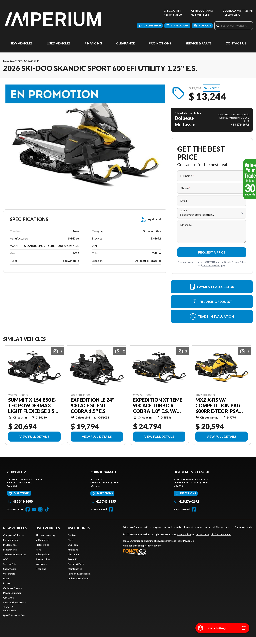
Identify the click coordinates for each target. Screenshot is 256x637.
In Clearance (10, 544)
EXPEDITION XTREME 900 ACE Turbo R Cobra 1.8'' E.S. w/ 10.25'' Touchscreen (158, 405)
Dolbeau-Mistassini (238, 10)
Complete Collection (14, 535)
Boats (6, 578)
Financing (93, 43)
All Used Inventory (45, 535)
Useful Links (79, 528)
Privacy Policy (239, 262)
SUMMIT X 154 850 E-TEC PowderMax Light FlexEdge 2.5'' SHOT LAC (32, 405)
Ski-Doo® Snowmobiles (10, 609)
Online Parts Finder (78, 578)
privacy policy (184, 534)
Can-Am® (8, 597)
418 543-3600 (173, 14)
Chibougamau (202, 10)
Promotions (160, 43)
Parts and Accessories (80, 573)
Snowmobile (31, 60)
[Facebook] (27, 509)
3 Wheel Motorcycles (14, 554)
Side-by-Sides (10, 564)
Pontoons (8, 583)
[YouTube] (34, 509)
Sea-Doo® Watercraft (14, 602)
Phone (185, 188)
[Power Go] (158, 552)
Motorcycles (10, 549)
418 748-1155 (200, 14)
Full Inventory (10, 539)
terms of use (202, 534)
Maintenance (75, 568)
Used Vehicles (59, 43)
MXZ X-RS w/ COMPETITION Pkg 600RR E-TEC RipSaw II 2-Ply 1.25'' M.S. (219, 405)
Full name (187, 175)
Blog (70, 539)
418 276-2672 (231, 14)
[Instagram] (40, 509)
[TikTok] (46, 509)
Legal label (154, 219)
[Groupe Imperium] (53, 19)
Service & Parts (198, 43)
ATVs (6, 559)
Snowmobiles (10, 568)
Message (186, 224)
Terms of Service (211, 265)
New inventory (12, 60)
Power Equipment (12, 592)
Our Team (73, 544)
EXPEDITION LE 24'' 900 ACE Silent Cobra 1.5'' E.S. (92, 405)
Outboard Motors (12, 588)
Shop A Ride (145, 545)
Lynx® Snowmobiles (14, 615)
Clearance (125, 43)
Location (184, 210)
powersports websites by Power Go (175, 540)
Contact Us (236, 43)
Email (184, 200)
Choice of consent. (221, 534)
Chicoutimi (173, 10)
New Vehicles (21, 43)
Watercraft (9, 573)
